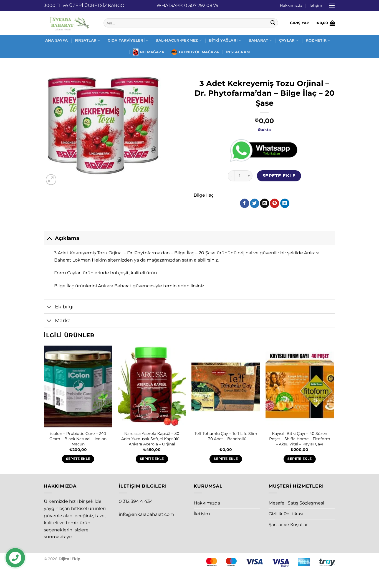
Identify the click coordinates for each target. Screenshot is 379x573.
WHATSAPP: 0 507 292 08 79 (187, 5)
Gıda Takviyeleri (126, 40)
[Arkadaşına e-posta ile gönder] (264, 203)
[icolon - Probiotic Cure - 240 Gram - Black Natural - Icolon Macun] (78, 387)
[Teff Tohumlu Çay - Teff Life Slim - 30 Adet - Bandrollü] (225, 387)
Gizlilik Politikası (286, 513)
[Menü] (332, 5)
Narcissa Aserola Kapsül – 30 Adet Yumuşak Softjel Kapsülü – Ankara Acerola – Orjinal (152, 438)
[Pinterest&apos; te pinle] (274, 203)
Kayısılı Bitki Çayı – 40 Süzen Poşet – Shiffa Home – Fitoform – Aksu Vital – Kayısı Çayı (299, 438)
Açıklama (67, 238)
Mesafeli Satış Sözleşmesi (296, 503)
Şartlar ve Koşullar (288, 524)
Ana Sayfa (56, 40)
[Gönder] (273, 23)
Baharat (258, 40)
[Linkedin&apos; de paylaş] (284, 203)
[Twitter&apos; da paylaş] (254, 203)
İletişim (315, 5)
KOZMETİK (316, 40)
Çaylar (287, 40)
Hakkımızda (291, 5)
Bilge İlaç (204, 195)
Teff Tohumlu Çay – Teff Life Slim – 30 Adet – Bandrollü (225, 436)
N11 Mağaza (152, 52)
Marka (63, 320)
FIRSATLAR (86, 40)
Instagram (238, 52)
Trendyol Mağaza (198, 52)
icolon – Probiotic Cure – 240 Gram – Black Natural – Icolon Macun (78, 438)
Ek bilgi (64, 307)
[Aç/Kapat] (49, 238)
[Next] (333, 409)
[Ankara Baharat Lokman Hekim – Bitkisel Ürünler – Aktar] (69, 23)
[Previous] (44, 409)
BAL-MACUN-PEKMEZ (176, 40)
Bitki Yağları (223, 40)
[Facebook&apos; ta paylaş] (244, 203)
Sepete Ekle (278, 175)
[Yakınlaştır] (51, 179)
